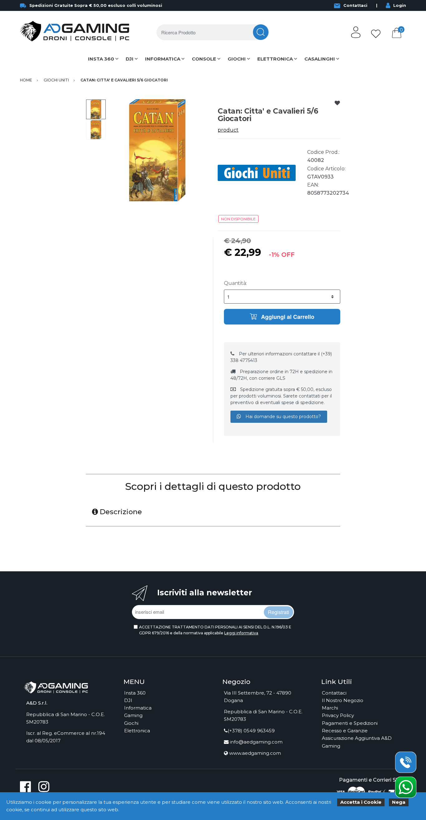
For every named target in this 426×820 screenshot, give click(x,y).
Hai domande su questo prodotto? (282, 416)
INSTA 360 (101, 59)
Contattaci (355, 5)
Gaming (133, 715)
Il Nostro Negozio (342, 700)
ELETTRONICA (275, 59)
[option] (157, 150)
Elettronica (137, 731)
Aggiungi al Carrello (286, 317)
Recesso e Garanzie (345, 731)
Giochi (131, 723)
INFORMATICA (162, 59)
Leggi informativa (241, 633)
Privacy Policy (338, 715)
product (228, 130)
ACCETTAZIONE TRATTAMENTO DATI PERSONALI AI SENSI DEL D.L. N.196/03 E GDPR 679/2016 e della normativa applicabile (215, 630)
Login (399, 5)
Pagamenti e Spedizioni (350, 723)
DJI (129, 59)
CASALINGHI (319, 59)
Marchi (330, 708)
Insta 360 (135, 693)
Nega (398, 802)
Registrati (278, 612)
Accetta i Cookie (360, 802)
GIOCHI (237, 59)
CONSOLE (204, 59)
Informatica (138, 708)
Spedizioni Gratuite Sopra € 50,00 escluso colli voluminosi (95, 5)
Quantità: (235, 283)
